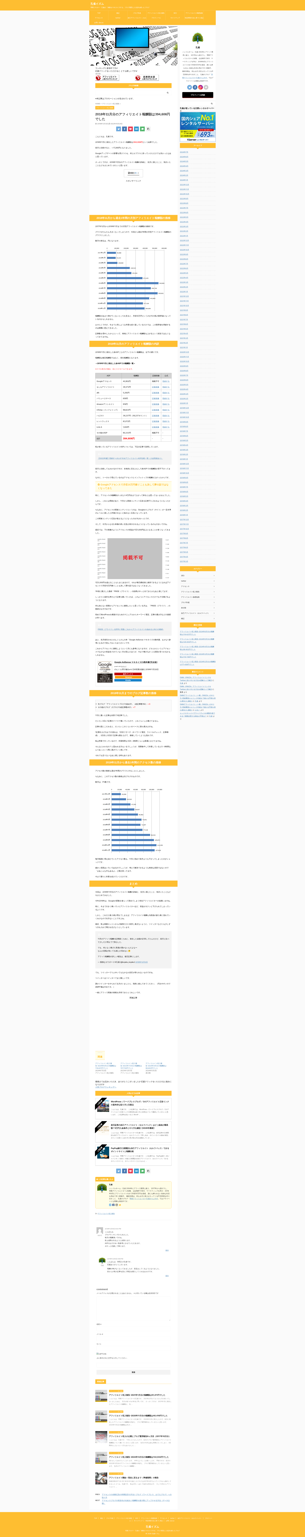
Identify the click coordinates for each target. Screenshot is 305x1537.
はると (197, 710)
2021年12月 (184, 296)
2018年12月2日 (141, 962)
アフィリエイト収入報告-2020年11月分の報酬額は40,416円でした (138, 1415)
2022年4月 (184, 278)
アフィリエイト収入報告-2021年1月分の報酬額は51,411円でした (137, 1395)
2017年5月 (184, 552)
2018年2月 (184, 510)
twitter (117, 18)
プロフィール (156, 18)
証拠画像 (155, 387)
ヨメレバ (123, 666)
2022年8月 (184, 259)
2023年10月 (184, 194)
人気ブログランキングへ (105, 1087)
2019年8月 (184, 426)
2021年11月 (184, 301)
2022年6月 (184, 268)
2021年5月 (184, 329)
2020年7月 (184, 375)
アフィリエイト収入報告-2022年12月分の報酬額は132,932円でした (139, 1457)
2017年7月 (184, 543)
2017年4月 (184, 557)
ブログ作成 (137, 13)
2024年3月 (184, 171)
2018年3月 (184, 506)
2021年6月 (184, 324)
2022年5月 (184, 273)
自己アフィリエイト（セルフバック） (137, 18)
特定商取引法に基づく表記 (194, 18)
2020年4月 (184, 389)
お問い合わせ (99, 22)
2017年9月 (184, 533)
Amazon (128, 677)
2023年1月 (184, 236)
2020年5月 (184, 385)
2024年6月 (184, 157)
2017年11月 (184, 524)
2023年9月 (184, 199)
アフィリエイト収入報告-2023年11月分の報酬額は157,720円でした (131, 1065)
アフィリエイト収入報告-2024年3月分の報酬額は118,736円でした (197, 655)
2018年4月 (184, 501)
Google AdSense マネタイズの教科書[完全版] (135, 662)
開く (136, 173)
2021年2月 (184, 343)
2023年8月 (184, 203)
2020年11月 (184, 357)
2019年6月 (184, 436)
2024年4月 (184, 166)
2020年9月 (184, 366)
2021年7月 (184, 319)
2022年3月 (184, 282)
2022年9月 (184, 254)
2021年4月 (184, 333)
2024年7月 (184, 152)
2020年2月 (184, 399)
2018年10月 (184, 473)
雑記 (117, 13)
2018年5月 (184, 496)
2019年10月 (184, 417)
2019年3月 (184, 450)
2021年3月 (184, 338)
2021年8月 (184, 315)
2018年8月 (184, 482)
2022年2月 (184, 287)
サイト (99, 1344)
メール (100, 1334)
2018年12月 (184, 464)
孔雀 (181, 683)
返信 (167, 1250)
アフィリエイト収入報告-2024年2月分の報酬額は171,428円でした (198, 663)
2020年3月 (184, 394)
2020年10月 (184, 361)
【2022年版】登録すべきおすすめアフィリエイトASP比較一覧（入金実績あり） (130, 458)
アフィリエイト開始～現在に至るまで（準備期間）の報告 (134, 1477)
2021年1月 (184, 347)
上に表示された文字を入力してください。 (112, 1358)
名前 (99, 1324)
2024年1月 (184, 180)
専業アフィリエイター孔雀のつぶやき (144, 1199)
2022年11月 (184, 245)
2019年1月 (184, 459)
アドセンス (99, 18)
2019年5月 (184, 440)
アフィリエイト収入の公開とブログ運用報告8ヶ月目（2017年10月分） (140, 1436)
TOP (98, 13)
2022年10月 (184, 250)
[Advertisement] (133, 197)
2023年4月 (184, 222)
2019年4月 (184, 445)
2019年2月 (184, 454)
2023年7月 (184, 208)
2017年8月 (184, 538)
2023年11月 (184, 189)
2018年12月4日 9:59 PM (115, 1259)
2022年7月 (184, 264)
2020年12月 (184, 352)
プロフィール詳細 (198, 95)
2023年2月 (184, 231)
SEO (175, 13)
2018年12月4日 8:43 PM (113, 1229)
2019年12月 (184, 408)
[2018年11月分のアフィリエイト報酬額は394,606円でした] (136, 129)
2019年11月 (184, 412)
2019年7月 (184, 431)
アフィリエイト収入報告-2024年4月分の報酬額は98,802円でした (156, 1065)
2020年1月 (184, 403)
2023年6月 (184, 212)
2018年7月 (184, 487)
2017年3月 (184, 561)
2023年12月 (184, 185)
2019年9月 (184, 422)
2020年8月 (184, 371)
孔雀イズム (97, 3)
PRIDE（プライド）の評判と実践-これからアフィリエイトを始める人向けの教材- (131, 629)
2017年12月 (184, 519)
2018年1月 (184, 515)
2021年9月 (184, 310)
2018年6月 (184, 492)
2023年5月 (184, 217)
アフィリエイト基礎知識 (194, 13)
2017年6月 (184, 547)
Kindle (128, 680)
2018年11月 (184, 468)
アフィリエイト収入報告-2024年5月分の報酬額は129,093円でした (197, 640)
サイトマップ (175, 18)
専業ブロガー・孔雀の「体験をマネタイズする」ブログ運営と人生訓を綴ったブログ (152, 1531)
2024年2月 (184, 175)
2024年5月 (184, 161)
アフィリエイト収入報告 (156, 13)
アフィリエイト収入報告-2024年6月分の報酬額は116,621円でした (105, 1065)
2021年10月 (184, 305)
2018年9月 (184, 478)
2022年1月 (184, 292)
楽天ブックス (128, 674)
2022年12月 (184, 240)
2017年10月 (184, 529)
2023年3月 (184, 226)
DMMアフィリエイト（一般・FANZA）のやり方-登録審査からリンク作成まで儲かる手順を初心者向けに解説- (198, 698)
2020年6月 (184, 380)
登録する (166, 381)
